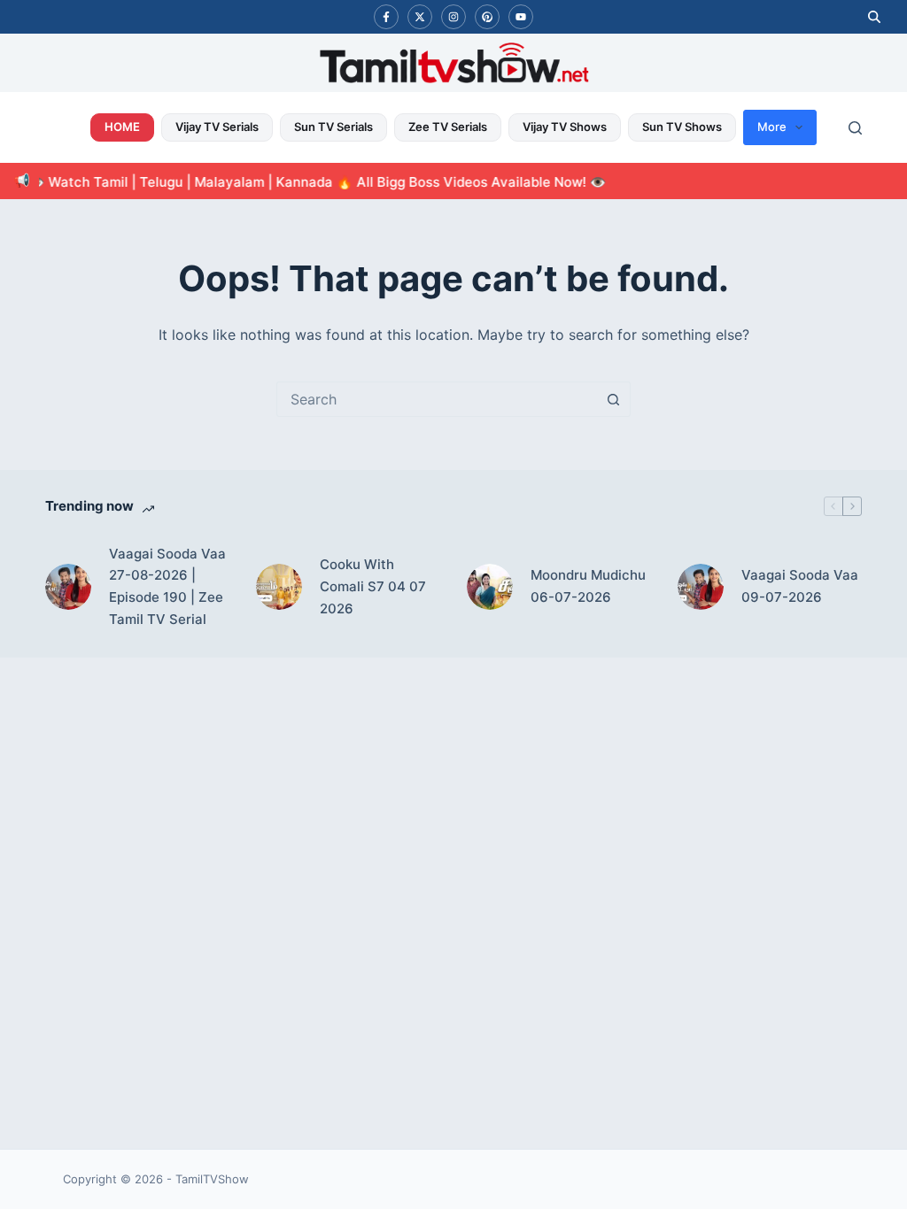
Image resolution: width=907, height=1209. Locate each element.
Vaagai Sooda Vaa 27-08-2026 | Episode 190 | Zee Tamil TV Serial (167, 586)
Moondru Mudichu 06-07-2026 (588, 585)
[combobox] (436, 399)
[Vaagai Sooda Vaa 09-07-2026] (701, 587)
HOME (122, 126)
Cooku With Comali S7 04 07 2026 (373, 586)
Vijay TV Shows (565, 126)
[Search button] (613, 399)
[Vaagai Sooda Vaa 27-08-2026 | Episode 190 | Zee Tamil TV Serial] (68, 587)
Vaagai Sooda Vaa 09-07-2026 (799, 585)
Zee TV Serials (447, 126)
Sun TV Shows (682, 126)
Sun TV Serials (333, 126)
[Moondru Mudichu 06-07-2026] (490, 587)
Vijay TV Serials (217, 126)
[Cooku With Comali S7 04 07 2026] (279, 587)
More (772, 126)
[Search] (855, 128)
